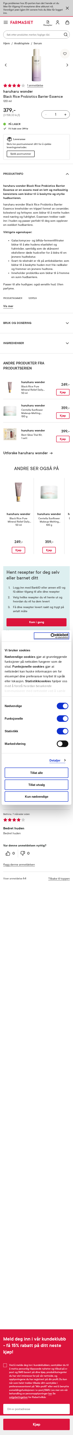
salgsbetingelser (18, 1397)
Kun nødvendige (36, 796)
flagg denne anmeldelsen (19, 864)
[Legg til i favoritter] (65, 54)
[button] (7, 65)
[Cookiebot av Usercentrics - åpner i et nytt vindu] (51, 636)
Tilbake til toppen (59, 878)
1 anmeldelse (35, 85)
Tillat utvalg (36, 784)
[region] (36, 65)
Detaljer (55, 760)
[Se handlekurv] (67, 22)
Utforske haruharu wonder (25, 453)
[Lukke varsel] (67, 8)
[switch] (62, 718)
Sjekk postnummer (20, 153)
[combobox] (36, 34)
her (50, 1393)
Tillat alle (36, 773)
